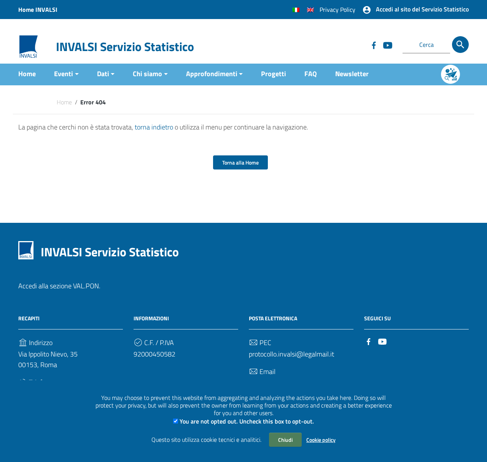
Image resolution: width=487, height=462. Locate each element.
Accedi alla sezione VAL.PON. (59, 286)
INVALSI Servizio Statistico (125, 46)
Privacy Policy (337, 9)
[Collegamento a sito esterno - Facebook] (373, 44)
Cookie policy (321, 440)
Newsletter (352, 74)
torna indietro (154, 127)
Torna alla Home (240, 162)
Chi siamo (147, 74)
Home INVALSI (37, 9)
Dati (103, 74)
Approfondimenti (211, 74)
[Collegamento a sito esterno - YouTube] (387, 44)
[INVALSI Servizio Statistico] (28, 46)
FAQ (310, 74)
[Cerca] (460, 44)
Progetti (273, 74)
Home (27, 74)
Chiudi (285, 440)
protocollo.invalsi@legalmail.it (291, 354)
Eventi (63, 74)
